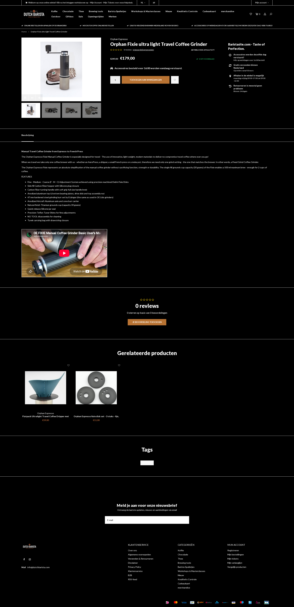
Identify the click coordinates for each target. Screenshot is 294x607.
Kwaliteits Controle (187, 11)
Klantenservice (135, 571)
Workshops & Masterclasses (145, 11)
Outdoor (55, 16)
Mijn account (261, 2)
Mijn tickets (233, 558)
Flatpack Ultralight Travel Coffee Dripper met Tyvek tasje (45, 416)
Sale (81, 16)
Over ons (132, 550)
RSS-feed (132, 579)
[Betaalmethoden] (167, 602)
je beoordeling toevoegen (143, 50)
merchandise (227, 11)
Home (24, 31)
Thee (81, 11)
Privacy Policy (134, 567)
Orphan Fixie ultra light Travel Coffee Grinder (49, 31)
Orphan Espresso (119, 39)
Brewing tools (96, 11)
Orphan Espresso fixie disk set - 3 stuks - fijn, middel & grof (96, 416)
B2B (130, 575)
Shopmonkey (69, 602)
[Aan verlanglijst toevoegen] (175, 80)
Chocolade (68, 11)
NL (142, 2)
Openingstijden (96, 16)
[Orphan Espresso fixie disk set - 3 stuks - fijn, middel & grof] (96, 388)
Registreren (233, 550)
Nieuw (169, 11)
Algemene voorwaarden (139, 554)
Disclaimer (133, 562)
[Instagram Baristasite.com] (29, 559)
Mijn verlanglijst (234, 562)
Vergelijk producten (236, 567)
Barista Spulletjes (117, 11)
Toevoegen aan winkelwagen (146, 80)
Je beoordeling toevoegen (147, 322)
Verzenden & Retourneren (140, 558)
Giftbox (70, 16)
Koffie (54, 11)
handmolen (147, 463)
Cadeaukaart (209, 11)
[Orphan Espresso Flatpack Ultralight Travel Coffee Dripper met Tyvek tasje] (46, 388)
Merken (113, 16)
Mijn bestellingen (235, 554)
